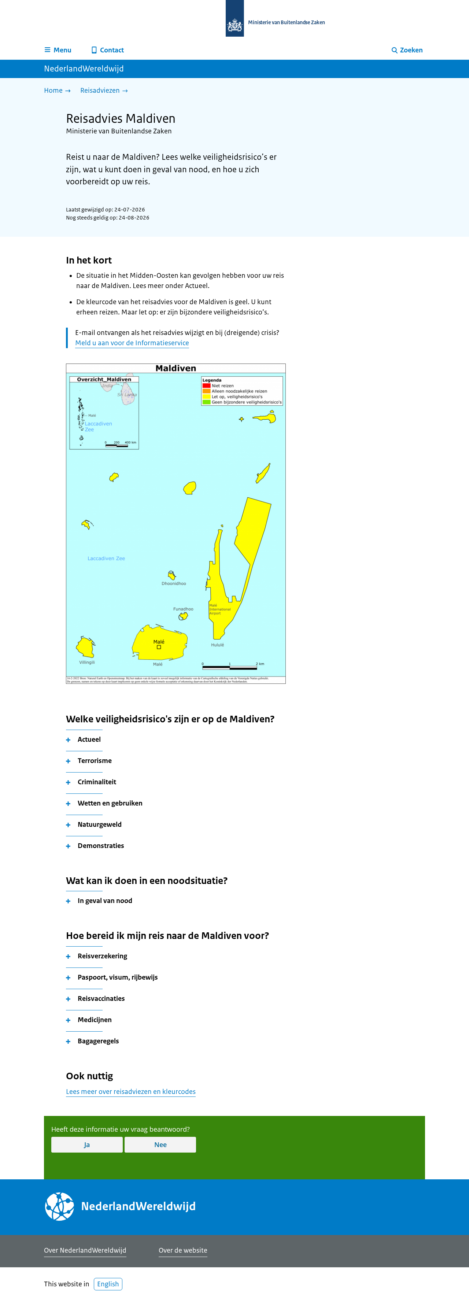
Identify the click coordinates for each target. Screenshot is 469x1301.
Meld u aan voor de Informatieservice (132, 343)
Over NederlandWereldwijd (85, 1250)
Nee (160, 1144)
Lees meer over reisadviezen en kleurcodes (131, 1091)
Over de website (183, 1250)
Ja (87, 1144)
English (108, 1284)
